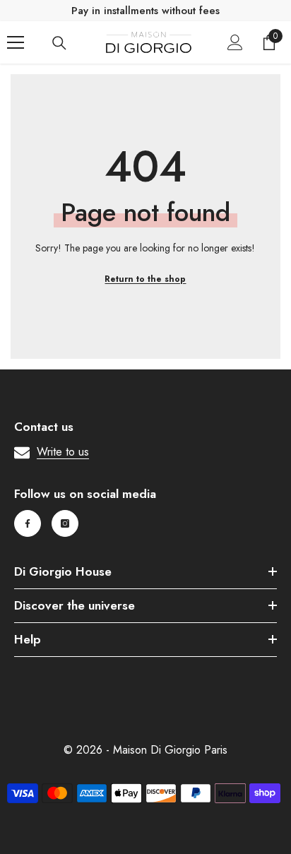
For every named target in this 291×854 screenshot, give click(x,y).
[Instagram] (65, 523)
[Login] (235, 42)
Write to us (63, 452)
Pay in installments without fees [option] (145, 10)
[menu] (15, 42)
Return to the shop (145, 279)
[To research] (59, 43)
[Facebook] (27, 523)
